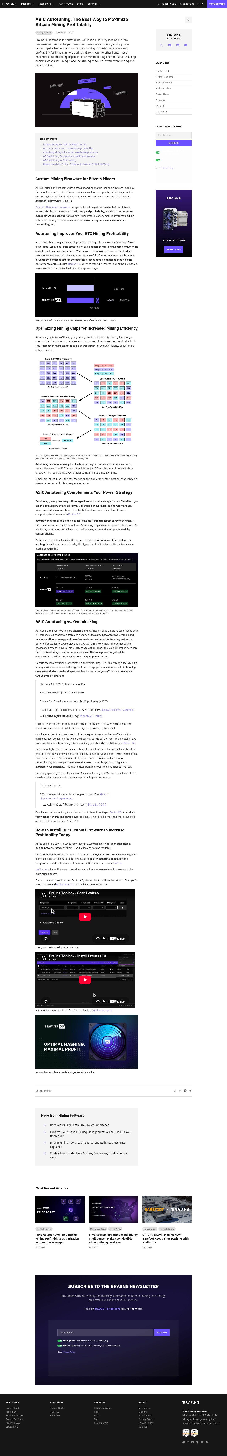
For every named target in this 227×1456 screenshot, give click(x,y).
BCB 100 (54, 1411)
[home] (9, 4)
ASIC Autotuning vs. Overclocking (59, 160)
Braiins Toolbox (65, 884)
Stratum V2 (12, 1426)
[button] (28, 4)
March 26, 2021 (91, 716)
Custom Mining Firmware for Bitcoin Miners (64, 144)
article (118, 863)
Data (96, 1419)
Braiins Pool (12, 1408)
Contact (142, 1426)
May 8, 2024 (97, 805)
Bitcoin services (103, 1408)
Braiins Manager (15, 1415)
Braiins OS (74, 264)
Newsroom (144, 1408)
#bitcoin (104, 794)
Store (80, 4)
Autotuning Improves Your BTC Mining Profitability (68, 148)
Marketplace (66, 4)
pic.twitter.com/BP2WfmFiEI (118, 709)
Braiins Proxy (13, 1423)
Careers (142, 1411)
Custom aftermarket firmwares (52, 207)
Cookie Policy (145, 1423)
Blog (96, 1411)
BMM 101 (55, 1415)
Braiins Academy (102, 1010)
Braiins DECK (57, 1408)
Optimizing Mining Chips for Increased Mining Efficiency (70, 152)
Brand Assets (145, 1415)
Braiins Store (101, 1423)
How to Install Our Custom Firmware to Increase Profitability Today (76, 164)
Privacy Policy (167, 168)
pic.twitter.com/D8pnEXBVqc (56, 798)
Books (97, 1415)
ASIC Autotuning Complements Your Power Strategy (69, 156)
